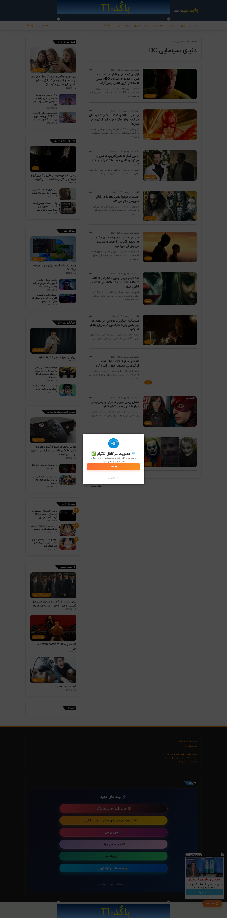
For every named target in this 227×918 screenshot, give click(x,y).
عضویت (113, 466)
